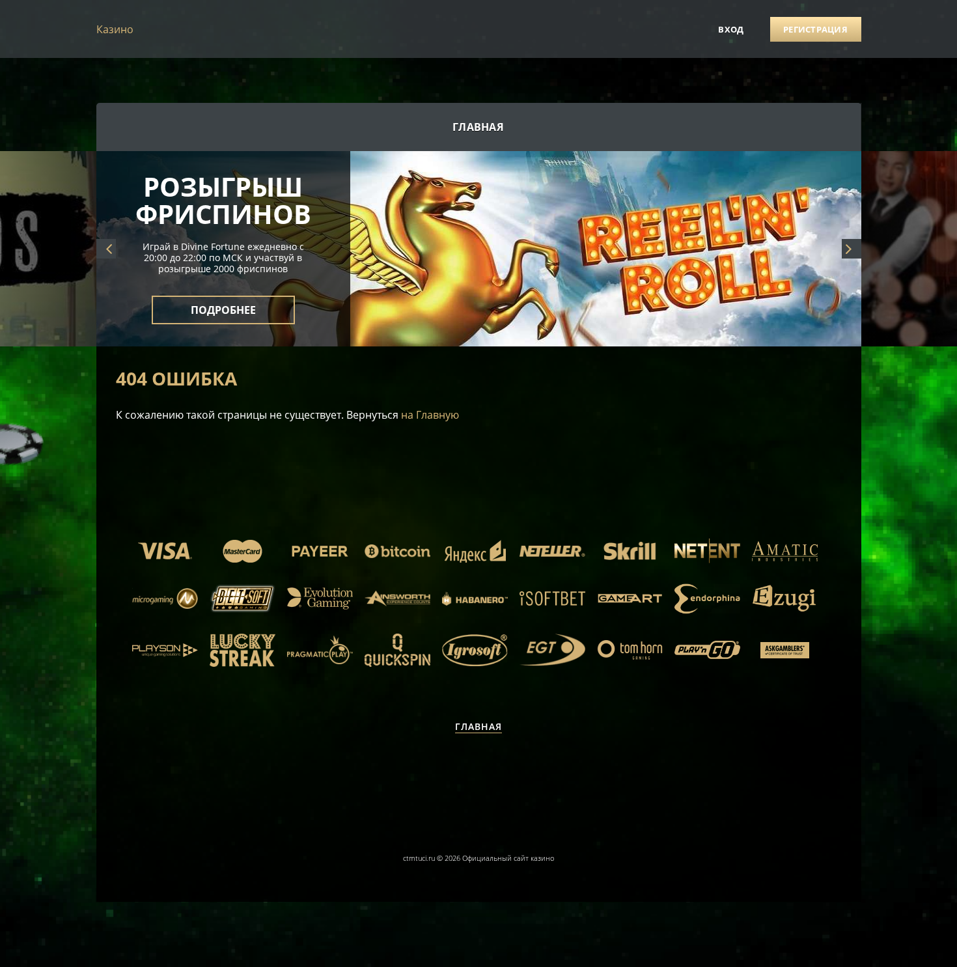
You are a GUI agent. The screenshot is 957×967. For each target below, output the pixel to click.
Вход (730, 29)
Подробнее (223, 302)
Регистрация (815, 29)
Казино (114, 29)
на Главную (430, 415)
